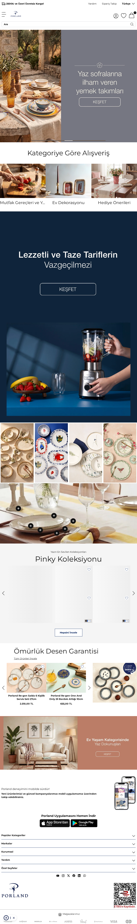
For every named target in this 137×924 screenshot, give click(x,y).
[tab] (36, 140)
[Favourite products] (123, 14)
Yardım (92, 3)
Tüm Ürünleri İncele (25, 658)
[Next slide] (133, 593)
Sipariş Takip (109, 3)
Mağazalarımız (71, 913)
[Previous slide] (3, 593)
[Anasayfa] (16, 14)
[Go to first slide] (89, 688)
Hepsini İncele (68, 632)
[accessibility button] (6, 917)
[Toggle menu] (6, 14)
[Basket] (131, 14)
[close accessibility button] (13, 917)
